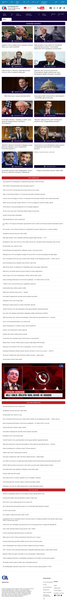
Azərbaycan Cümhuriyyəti (29, 14)
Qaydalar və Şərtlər (59, 593)
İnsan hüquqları (61, 14)
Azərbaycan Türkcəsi (44, 2)
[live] (27, 8)
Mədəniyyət (53, 14)
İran (39, 14)
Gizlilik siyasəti (58, 590)
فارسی (56, 2)
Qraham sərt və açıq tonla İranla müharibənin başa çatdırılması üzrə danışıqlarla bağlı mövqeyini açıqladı (47, 72)
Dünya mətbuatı (44, 14)
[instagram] (54, 8)
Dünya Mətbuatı (47, 587)
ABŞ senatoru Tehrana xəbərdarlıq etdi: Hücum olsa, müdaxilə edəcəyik (16, 71)
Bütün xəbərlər (4, 14)
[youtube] (40, 8)
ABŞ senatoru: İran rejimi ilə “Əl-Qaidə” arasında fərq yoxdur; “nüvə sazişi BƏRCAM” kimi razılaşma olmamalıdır (48, 47)
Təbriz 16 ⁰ (35, 2)
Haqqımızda (4, 2)
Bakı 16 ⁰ (26, 2)
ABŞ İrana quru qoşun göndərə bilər (17, 96)
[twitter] (60, 8)
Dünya (12, 14)
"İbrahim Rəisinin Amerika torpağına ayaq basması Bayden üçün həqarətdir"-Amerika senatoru (17, 147)
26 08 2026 (17, 2)
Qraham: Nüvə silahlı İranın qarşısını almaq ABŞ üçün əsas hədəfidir (17, 46)
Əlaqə (12, 2)
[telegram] (64, 8)
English (63, 2)
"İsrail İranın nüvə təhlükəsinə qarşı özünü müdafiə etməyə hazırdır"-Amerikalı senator (49, 147)
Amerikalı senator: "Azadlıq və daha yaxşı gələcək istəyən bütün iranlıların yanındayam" (16, 121)
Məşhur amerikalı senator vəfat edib (50, 170)
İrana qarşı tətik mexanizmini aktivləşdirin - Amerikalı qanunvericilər (49, 97)
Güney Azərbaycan (18, 14)
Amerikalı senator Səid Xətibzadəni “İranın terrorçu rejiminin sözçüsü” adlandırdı (17, 171)
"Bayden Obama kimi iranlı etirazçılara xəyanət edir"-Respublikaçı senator (48, 120)
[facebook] (57, 8)
